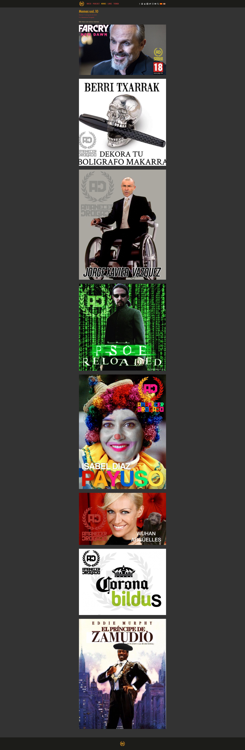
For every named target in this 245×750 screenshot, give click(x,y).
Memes (103, 3)
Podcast (96, 3)
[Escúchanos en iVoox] (139, 4)
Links (110, 3)
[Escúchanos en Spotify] (142, 4)
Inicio (89, 3)
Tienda (116, 3)
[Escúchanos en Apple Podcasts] (144, 4)
